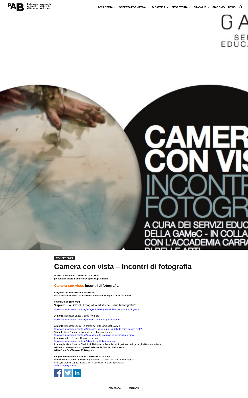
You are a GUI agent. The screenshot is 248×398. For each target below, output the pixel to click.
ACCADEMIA (105, 7)
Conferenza (65, 258)
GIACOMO (218, 7)
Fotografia (115, 388)
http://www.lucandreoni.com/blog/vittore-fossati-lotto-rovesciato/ (85, 341)
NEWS (231, 7)
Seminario (134, 388)
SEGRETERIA (180, 7)
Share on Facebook (58, 373)
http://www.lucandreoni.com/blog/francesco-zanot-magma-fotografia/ (87, 319)
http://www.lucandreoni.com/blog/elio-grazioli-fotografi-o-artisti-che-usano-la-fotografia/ (96, 309)
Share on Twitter (68, 373)
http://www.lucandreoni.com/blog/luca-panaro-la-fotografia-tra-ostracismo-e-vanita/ (94, 335)
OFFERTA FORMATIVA (132, 7)
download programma (65, 365)
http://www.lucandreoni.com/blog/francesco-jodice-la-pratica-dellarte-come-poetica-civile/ (98, 329)
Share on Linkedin (77, 373)
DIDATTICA (158, 7)
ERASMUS (200, 7)
